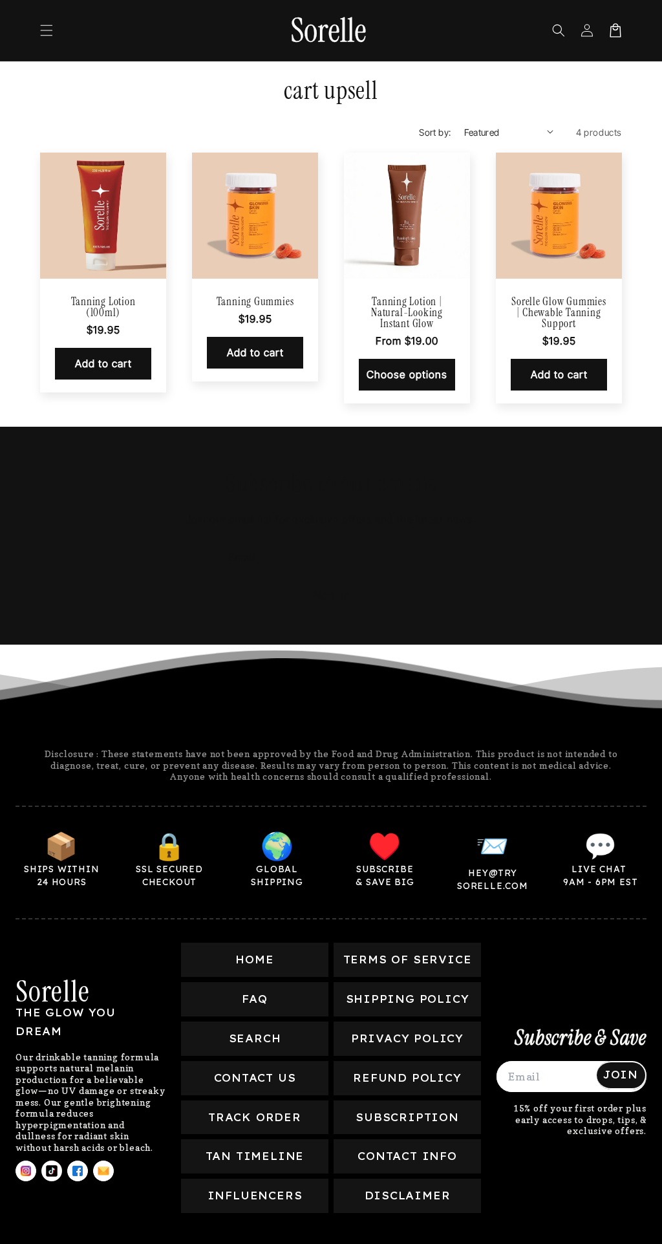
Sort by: (435, 132)
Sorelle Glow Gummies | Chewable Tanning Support (558, 312)
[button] (46, 30)
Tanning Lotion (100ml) (103, 307)
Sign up (331, 594)
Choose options (407, 374)
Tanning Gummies (255, 301)
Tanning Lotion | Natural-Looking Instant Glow (407, 312)
